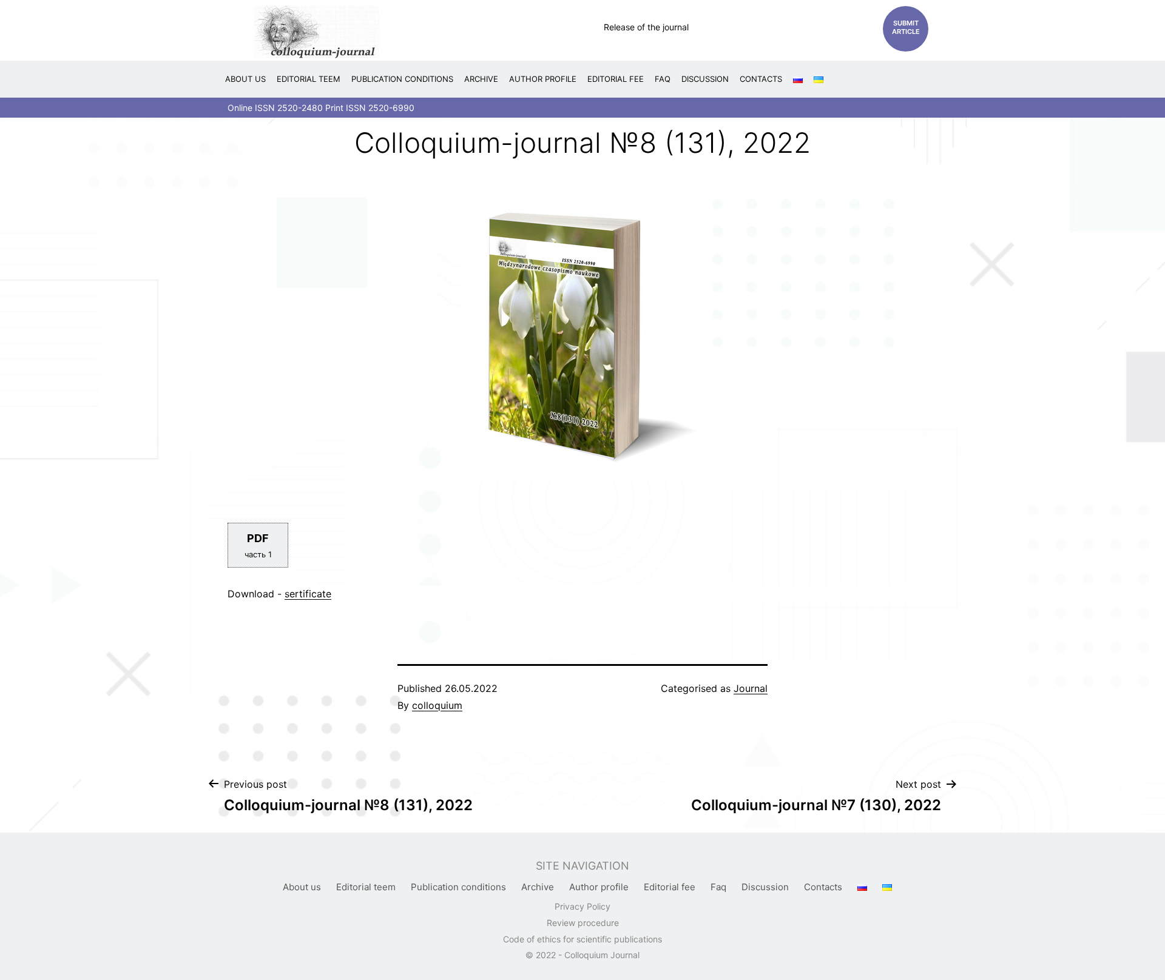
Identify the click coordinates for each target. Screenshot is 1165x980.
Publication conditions (402, 79)
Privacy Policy (582, 906)
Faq (662, 79)
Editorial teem (308, 79)
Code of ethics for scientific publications (582, 939)
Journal (751, 688)
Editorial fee (615, 79)
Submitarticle (906, 27)
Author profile (542, 79)
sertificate (308, 594)
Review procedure (583, 923)
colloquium (437, 705)
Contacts (761, 79)
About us (245, 79)
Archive (481, 79)
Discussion (705, 79)
